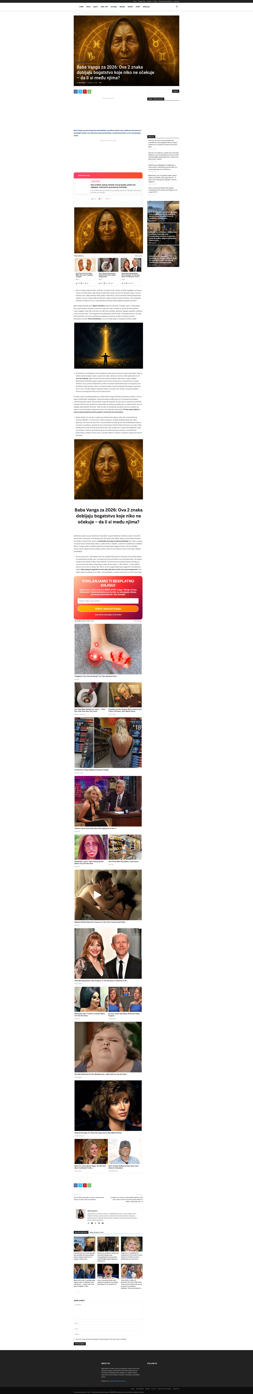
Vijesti (95, 7)
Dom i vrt (104, 7)
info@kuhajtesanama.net (117, 1381)
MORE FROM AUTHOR (96, 1232)
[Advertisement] (108, 113)
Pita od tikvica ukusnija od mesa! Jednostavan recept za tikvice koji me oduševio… (89, 1198)
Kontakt (149, 1)
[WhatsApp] (89, 92)
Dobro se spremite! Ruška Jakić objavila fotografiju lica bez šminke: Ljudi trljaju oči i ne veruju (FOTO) (107, 1282)
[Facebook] (76, 92)
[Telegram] (92, 1223)
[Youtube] (103, 1223)
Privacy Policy (141, 1)
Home (134, 1)
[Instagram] (89, 1223)
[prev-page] (75, 1292)
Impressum (176, 1)
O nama (155, 1)
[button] (177, 7)
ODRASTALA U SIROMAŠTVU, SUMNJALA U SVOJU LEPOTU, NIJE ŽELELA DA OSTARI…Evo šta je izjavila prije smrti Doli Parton (162, 167)
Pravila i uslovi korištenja (165, 1)
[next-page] (78, 1292)
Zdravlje (146, 7)
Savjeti (130, 7)
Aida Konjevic (82, 82)
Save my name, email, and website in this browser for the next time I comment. (101, 1339)
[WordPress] (99, 1223)
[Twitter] (80, 92)
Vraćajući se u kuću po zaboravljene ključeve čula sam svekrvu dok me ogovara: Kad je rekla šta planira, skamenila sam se (127, 1199)
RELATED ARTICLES (81, 1232)
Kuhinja (114, 7)
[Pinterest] (85, 92)
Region (122, 7)
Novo (88, 7)
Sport (138, 7)
